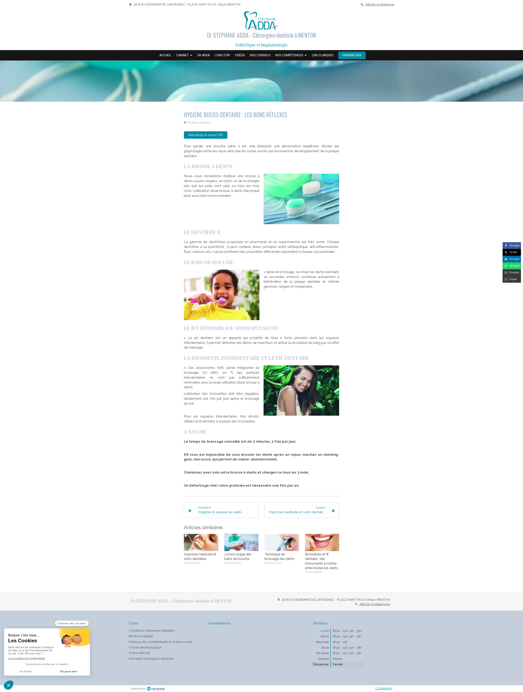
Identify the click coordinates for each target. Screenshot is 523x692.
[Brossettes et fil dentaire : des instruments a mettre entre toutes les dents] (322, 542)
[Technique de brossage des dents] (282, 542)
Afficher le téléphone (379, 4)
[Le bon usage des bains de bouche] (241, 542)
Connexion (383, 688)
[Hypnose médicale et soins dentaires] (201, 542)
